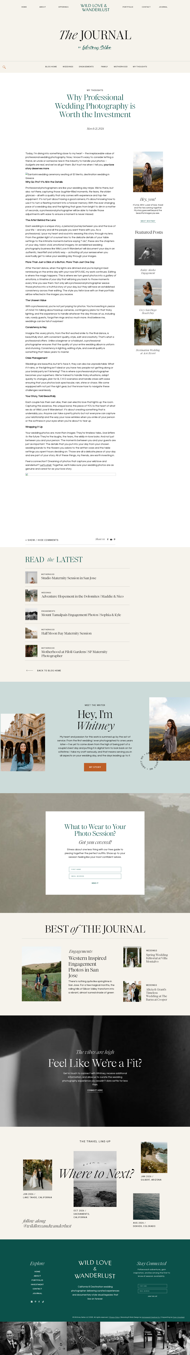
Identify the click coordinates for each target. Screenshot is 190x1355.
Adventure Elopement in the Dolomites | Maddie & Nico (82, 596)
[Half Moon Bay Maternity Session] (31, 632)
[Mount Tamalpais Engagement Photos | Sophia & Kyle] (31, 614)
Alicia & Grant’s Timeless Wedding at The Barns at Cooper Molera (156, 996)
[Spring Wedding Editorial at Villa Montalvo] (132, 956)
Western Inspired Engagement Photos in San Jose (87, 966)
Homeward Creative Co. (151, 1317)
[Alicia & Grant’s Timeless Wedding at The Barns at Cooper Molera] (132, 991)
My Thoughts (95, 90)
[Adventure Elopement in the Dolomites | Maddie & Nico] (31, 595)
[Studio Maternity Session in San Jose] (31, 577)
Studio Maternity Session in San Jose (68, 578)
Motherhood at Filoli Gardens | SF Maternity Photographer (74, 653)
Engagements (48, 611)
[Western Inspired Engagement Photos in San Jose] (41, 974)
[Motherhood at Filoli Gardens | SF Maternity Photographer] (31, 651)
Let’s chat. (46, 465)
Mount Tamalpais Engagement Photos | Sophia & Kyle (81, 614)
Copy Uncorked (178, 1317)
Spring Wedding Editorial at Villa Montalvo (157, 958)
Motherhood (48, 574)
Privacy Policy (114, 1317)
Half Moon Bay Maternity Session (66, 633)
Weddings (46, 593)
